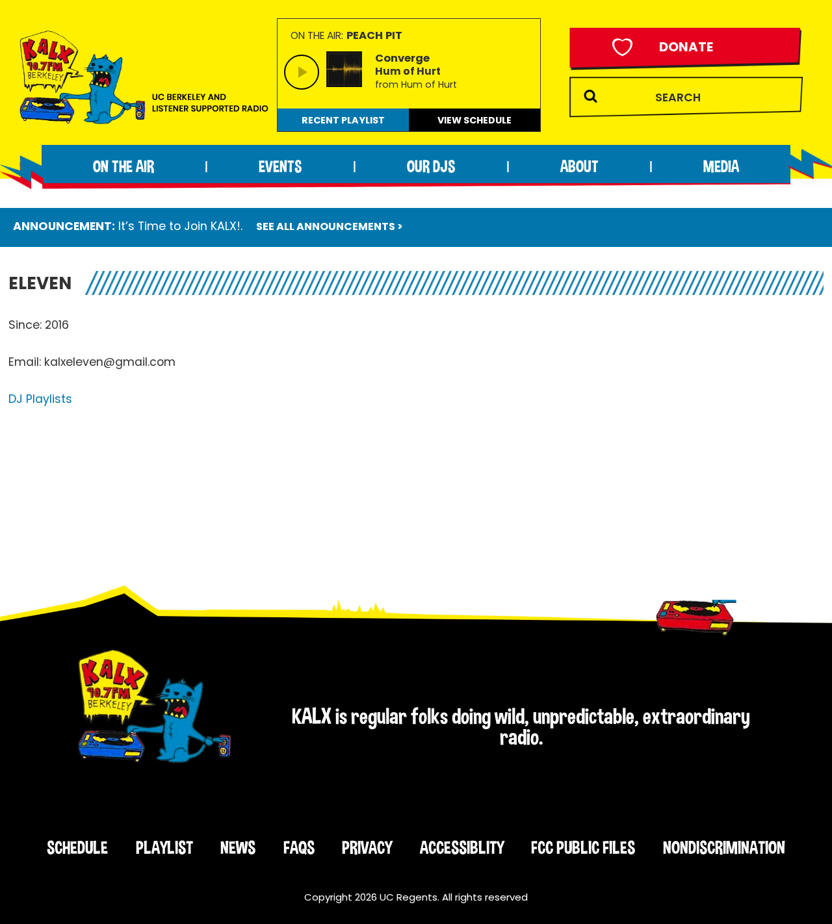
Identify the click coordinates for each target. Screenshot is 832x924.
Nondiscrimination (724, 847)
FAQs (299, 847)
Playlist (164, 847)
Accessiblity (462, 847)
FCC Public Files (583, 847)
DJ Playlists (40, 399)
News (237, 847)
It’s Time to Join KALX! (179, 226)
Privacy (367, 847)
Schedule (77, 847)
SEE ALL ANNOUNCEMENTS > (329, 226)
